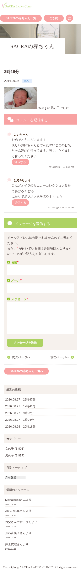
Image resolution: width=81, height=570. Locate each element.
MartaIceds (12, 499)
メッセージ (19, 299)
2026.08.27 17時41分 (20, 406)
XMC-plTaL (12, 510)
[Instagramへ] (69, 18)
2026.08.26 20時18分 (20, 426)
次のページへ (21, 357)
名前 (14, 262)
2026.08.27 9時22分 (19, 413)
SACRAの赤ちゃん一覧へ (26, 371)
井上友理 (11, 544)
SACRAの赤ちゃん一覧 (21, 18)
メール (16, 280)
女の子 (9, 448)
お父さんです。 (15, 522)
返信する (20, 162)
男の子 (9, 455)
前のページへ (59, 357)
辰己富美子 (12, 533)
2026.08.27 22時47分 (20, 399)
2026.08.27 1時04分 (19, 419)
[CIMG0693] (20, 98)
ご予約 (53, 18)
